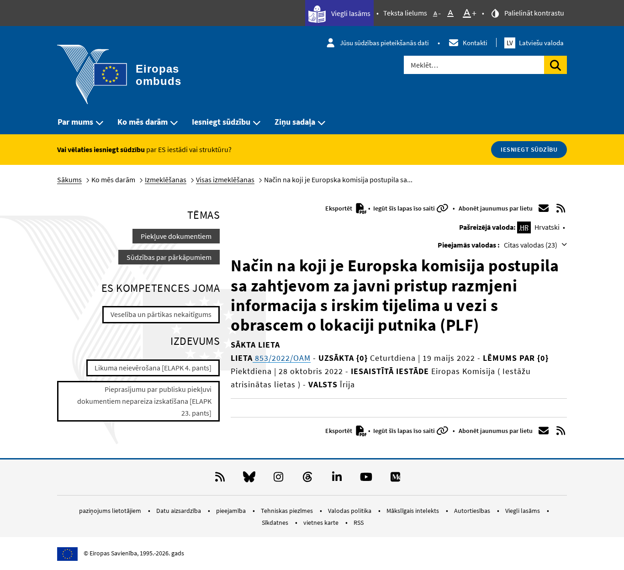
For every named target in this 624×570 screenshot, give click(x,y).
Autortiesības (473, 511)
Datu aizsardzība (179, 511)
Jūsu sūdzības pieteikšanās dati (384, 42)
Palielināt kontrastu (533, 12)
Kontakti (475, 42)
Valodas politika (350, 511)
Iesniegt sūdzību (221, 121)
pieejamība (231, 511)
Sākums (69, 179)
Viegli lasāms (350, 13)
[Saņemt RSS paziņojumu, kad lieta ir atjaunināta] (561, 208)
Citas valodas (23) (531, 244)
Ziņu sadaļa (295, 121)
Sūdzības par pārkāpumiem (169, 257)
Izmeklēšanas (165, 179)
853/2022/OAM (282, 358)
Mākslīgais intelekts (413, 511)
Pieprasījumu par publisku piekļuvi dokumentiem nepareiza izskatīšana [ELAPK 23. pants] (144, 401)
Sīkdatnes (276, 522)
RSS (359, 522)
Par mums (75, 121)
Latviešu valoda (535, 42)
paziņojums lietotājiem (111, 511)
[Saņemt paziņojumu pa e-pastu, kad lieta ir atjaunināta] (543, 208)
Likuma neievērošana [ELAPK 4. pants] (153, 367)
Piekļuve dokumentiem (176, 236)
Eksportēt (339, 208)
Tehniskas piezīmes (287, 511)
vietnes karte (321, 522)
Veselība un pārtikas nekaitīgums (161, 314)
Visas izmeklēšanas (225, 179)
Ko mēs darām (142, 121)
